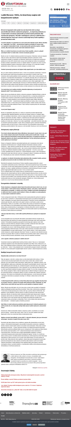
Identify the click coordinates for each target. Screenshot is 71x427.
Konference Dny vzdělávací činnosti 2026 (62, 108)
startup (3, 23)
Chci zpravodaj (59, 78)
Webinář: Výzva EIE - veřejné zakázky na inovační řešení (63, 94)
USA (8, 23)
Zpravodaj (59, 74)
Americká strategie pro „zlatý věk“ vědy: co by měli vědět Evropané (19, 389)
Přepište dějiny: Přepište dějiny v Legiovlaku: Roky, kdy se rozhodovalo (58, 156)
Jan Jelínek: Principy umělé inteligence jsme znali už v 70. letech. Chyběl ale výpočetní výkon (21, 386)
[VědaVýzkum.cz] (35, 4)
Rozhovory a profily (42, 367)
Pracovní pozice (55, 34)
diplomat (19, 23)
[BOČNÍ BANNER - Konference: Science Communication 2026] (59, 21)
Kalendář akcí (54, 84)
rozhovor (13, 23)
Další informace (42, 424)
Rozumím (29, 424)
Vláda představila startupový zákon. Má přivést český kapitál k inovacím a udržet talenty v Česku (22, 375)
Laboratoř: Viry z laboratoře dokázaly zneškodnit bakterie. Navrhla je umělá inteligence (59, 142)
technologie (26, 23)
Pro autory (63, 413)
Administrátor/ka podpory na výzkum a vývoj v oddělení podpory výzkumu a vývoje (59, 43)
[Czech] (69, 9)
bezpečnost (33, 23)
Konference (47, 413)
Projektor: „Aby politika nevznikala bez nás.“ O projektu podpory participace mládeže (58, 149)
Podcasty (53, 127)
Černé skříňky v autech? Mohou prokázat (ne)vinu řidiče (16, 379)
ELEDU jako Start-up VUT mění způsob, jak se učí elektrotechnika (18, 382)
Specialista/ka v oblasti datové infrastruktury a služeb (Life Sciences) (57, 60)
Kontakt (3, 416)
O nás (2, 413)
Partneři (41, 413)
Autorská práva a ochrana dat (13, 413)
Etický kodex (56, 413)
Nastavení (35, 424)
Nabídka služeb (26, 413)
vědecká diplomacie (42, 23)
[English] (67, 9)
